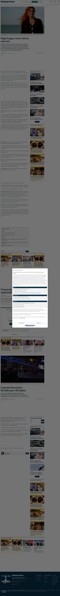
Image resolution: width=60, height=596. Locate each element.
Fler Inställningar (21, 322)
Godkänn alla (39, 322)
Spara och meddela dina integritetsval (18, 306)
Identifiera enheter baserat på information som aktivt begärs (21, 298)
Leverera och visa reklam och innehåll (18, 304)
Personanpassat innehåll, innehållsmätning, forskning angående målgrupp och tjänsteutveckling (27, 292)
